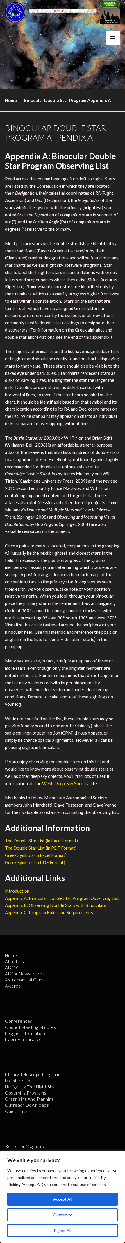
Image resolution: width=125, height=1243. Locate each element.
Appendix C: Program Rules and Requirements (49, 912)
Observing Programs (25, 1092)
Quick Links (16, 1111)
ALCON (12, 967)
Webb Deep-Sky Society (66, 783)
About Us (14, 961)
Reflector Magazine (25, 1146)
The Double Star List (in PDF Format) (40, 847)
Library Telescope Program (32, 1074)
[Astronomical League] (15, 12)
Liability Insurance (23, 1039)
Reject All (62, 1230)
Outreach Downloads (27, 1105)
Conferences (18, 1021)
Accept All (62, 1199)
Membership (17, 1080)
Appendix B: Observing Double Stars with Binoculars (55, 905)
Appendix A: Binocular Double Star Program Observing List (62, 898)
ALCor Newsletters (25, 973)
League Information (25, 1033)
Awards (13, 985)
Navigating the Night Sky (29, 1086)
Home (11, 100)
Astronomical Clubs (24, 979)
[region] (62, 1197)
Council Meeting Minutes (30, 1027)
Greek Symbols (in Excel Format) (36, 855)
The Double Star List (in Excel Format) (41, 840)
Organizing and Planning (29, 1098)
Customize (62, 1214)
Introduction (17, 890)
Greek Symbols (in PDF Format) (35, 862)
